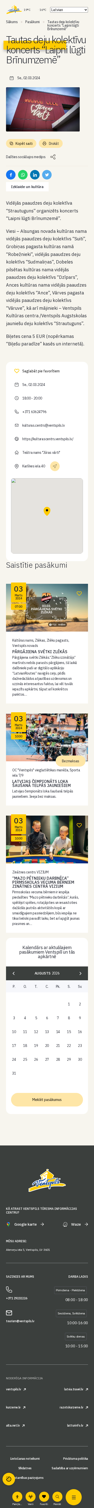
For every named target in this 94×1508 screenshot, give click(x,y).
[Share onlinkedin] (35, 175)
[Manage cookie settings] (9, 1479)
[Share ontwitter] (47, 175)
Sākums (12, 22)
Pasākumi (32, 22)
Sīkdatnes (25, 1468)
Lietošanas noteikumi (25, 1458)
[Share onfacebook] (11, 175)
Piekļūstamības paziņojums (24, 1477)
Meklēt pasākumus (47, 1099)
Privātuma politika (75, 1458)
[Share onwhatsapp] (23, 175)
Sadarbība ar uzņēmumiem (70, 1468)
